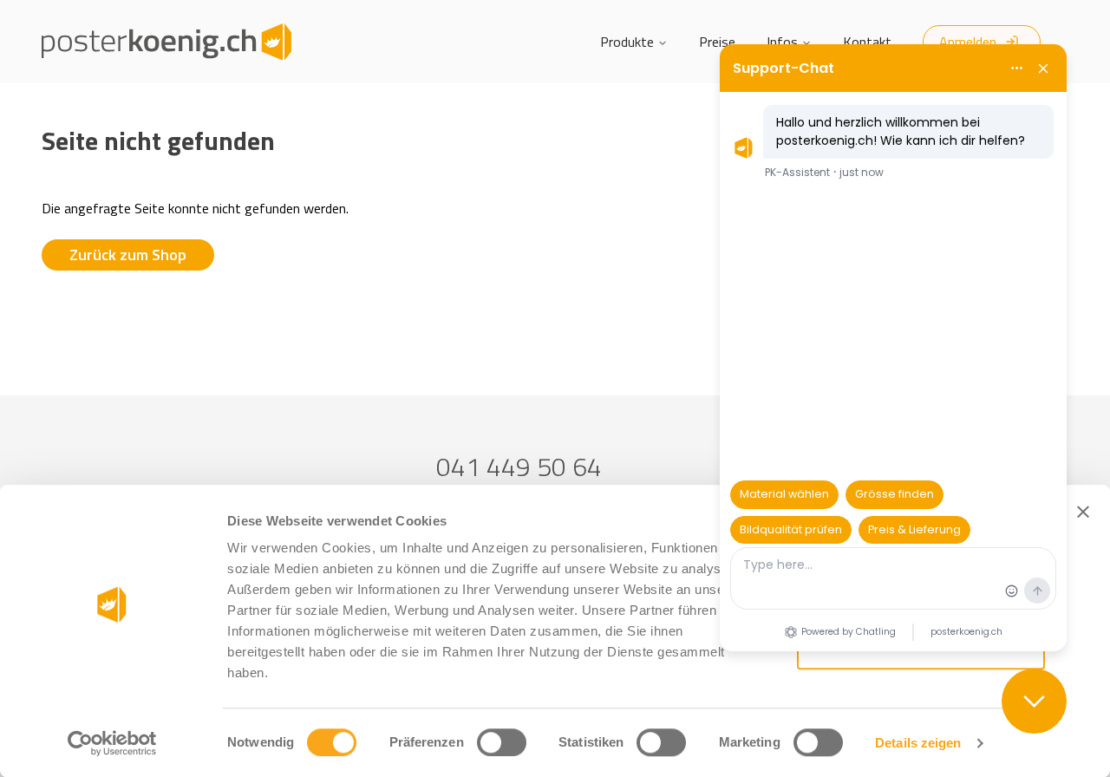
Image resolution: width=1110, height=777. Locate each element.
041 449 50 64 (519, 466)
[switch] (501, 742)
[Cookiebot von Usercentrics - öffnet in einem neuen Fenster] (112, 743)
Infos (782, 41)
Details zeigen (918, 742)
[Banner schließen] (1083, 512)
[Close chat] (1034, 701)
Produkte (627, 41)
